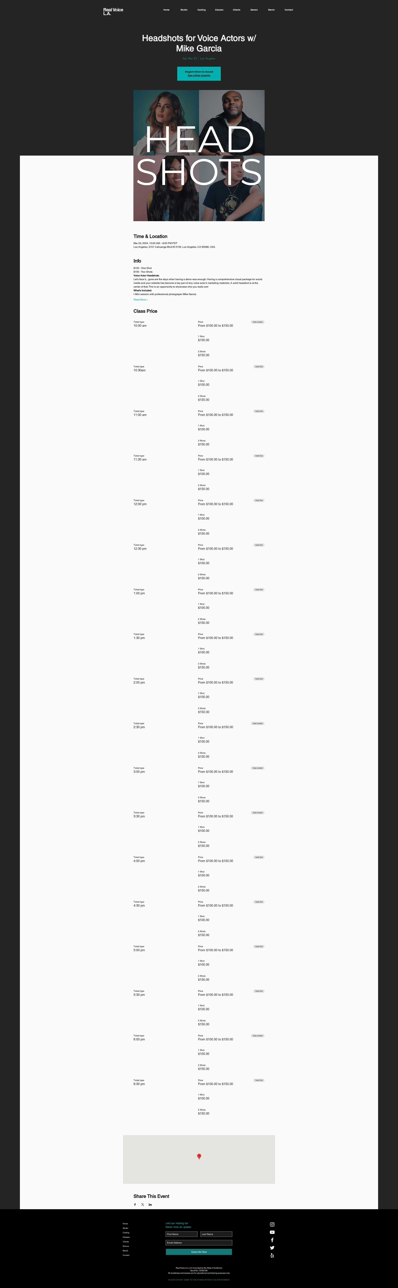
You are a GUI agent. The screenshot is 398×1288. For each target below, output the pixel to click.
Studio (125, 1228)
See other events (199, 75)
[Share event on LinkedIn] (150, 1204)
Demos (126, 1246)
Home (125, 1224)
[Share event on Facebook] (135, 1204)
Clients (126, 1242)
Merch (125, 1251)
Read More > (141, 299)
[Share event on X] (142, 1204)
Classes (126, 1237)
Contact (126, 1255)
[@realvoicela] (272, 1224)
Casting (126, 1233)
